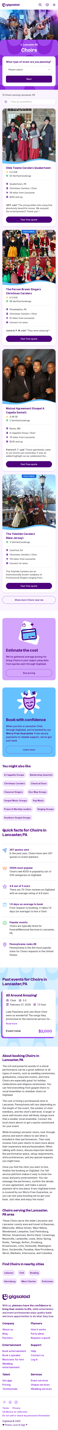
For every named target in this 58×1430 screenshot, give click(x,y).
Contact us (37, 1355)
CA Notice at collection (14, 1411)
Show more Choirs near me (29, 600)
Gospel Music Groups (15, 800)
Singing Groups (45, 809)
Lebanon (8, 1273)
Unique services (40, 1384)
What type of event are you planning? (28, 61)
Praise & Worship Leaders (17, 809)
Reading (34, 1273)
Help (33, 1351)
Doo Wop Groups (37, 792)
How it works (38, 1329)
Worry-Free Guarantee (19, 733)
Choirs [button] (29, 50)
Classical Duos (39, 783)
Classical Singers (13, 792)
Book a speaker (11, 1355)
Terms (5, 1408)
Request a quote (40, 1337)
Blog (5, 1333)
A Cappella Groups (14, 775)
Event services (39, 1380)
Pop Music (38, 800)
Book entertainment (14, 1351)
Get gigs (7, 1380)
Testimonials (9, 1388)
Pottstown (47, 1281)
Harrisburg (9, 1281)
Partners (7, 1337)
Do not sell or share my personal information (26, 1415)
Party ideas (37, 1333)
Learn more (29, 749)
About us (7, 1329)
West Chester (28, 1281)
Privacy (16, 1408)
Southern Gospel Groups (17, 817)
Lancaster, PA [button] (30, 44)
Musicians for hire (13, 1359)
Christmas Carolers (14, 783)
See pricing (29, 673)
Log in (34, 1359)
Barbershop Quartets (41, 775)
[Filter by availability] (32, 101)
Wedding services (41, 1388)
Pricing (6, 1384)
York (21, 1273)
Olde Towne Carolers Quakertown (28, 167)
